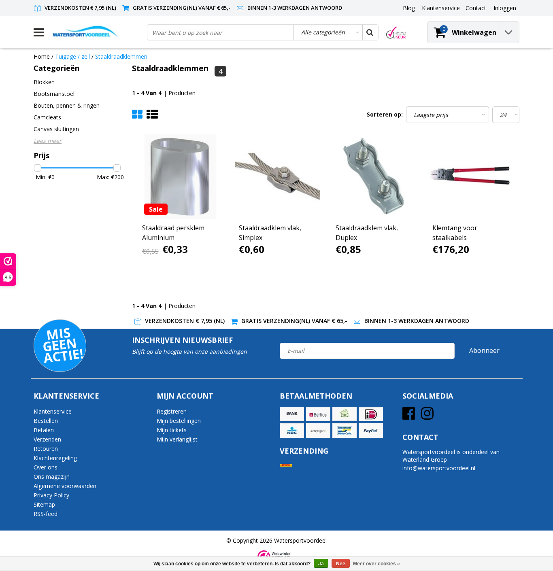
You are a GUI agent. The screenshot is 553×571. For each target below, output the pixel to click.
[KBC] (292, 430)
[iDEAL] (371, 414)
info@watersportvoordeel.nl (438, 468)
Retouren (46, 448)
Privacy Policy (51, 495)
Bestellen (46, 421)
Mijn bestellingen (179, 421)
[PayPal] (371, 430)
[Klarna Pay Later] (318, 430)
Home (42, 56)
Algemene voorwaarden (65, 486)
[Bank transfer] (292, 414)
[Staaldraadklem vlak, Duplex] (374, 176)
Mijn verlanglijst (177, 439)
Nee (340, 564)
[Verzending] (286, 465)
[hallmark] (396, 32)
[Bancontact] (344, 430)
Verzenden (47, 439)
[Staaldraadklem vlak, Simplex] (277, 176)
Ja (321, 564)
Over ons (45, 467)
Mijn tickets (172, 430)
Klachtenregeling (55, 458)
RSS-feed (45, 514)
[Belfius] (318, 414)
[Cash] (344, 414)
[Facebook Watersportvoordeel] (408, 416)
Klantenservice (53, 411)
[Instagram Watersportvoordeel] (427, 416)
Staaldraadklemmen (121, 56)
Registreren (172, 411)
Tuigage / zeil (73, 56)
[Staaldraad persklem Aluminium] (180, 176)
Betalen (44, 430)
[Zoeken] (370, 32)
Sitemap (44, 504)
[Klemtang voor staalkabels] (470, 176)
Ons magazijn (52, 476)
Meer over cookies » (376, 564)
